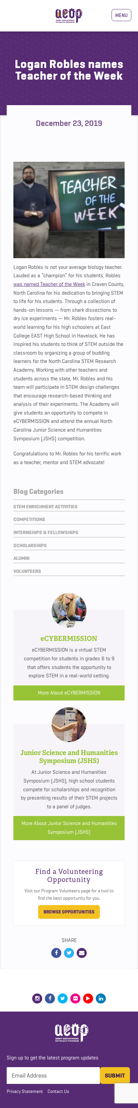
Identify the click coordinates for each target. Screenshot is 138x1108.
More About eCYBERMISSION (69, 693)
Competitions (29, 519)
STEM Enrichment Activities (45, 507)
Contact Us (58, 1091)
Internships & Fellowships (45, 532)
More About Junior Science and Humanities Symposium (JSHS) (69, 827)
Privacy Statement (25, 1091)
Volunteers (27, 571)
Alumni (21, 558)
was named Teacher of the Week (49, 284)
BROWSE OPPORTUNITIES (69, 911)
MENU (121, 15)
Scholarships (30, 545)
